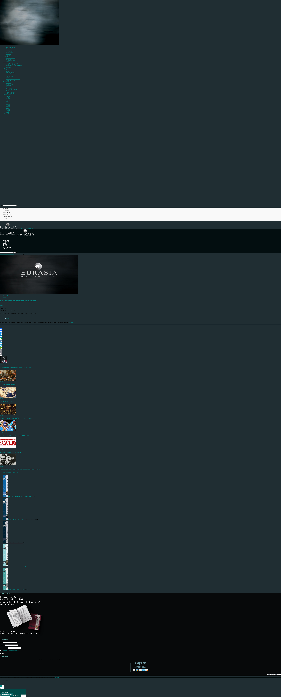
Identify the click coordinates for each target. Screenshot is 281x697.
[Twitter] (140, 334)
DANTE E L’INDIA (6, 401)
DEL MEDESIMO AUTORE (23, 367)
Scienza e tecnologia (10, 92)
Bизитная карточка (10, 47)
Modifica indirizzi (7, 214)
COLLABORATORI (11, 60)
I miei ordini (6, 210)
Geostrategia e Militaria (11, 89)
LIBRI (4, 68)
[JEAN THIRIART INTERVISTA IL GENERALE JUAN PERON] (8, 464)
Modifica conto (6, 212)
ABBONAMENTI (10, 64)
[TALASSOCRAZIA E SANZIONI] (8, 448)
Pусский (8, 105)
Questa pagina (71, 322)
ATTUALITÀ (6, 69)
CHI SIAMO (6, 56)
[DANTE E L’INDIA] (8, 397)
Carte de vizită (9, 51)
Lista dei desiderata (7, 216)
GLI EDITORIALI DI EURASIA (14, 65)
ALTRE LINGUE (7, 94)
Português (8, 104)
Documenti (8, 85)
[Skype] (140, 346)
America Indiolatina (10, 72)
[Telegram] (140, 343)
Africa (7, 71)
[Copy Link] (140, 353)
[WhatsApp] (140, 339)
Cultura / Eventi (9, 84)
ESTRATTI (8, 67)
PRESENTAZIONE (10, 58)
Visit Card (8, 54)
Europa (7, 77)
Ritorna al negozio (15, 695)
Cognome (2, 645)
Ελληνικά (8, 109)
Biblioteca (8, 83)
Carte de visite (9, 50)
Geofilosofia (9, 88)
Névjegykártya (9, 52)
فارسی (7, 112)
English (7, 97)
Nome (1, 642)
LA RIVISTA (6, 62)
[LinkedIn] (140, 336)
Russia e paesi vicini (10, 80)
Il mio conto (5, 208)
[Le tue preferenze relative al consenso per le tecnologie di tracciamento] (7, 694)
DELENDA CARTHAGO (8, 384)
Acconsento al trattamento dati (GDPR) (10, 650)
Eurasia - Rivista (7, 295)
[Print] (140, 350)
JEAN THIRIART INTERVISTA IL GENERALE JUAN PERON (20, 469)
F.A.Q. (4, 220)
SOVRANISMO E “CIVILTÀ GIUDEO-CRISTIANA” (16, 418)
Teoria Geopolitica (10, 93)
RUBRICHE (6, 81)
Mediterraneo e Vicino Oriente (13, 79)
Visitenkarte (8, 55)
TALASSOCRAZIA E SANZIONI (10, 452)
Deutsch (8, 96)
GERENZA (8, 59)
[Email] (140, 355)
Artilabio (57, 677)
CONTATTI (6, 113)
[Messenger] (140, 332)
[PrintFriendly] (140, 348)
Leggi (4, 318)
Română (8, 106)
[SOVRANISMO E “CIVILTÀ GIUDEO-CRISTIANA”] (8, 414)
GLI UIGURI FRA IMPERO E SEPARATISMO (14, 435)
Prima (1, 254)
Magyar (7, 101)
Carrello (5, 218)
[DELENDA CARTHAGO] (8, 380)
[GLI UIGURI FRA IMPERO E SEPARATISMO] (8, 431)
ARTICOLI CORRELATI (7, 367)
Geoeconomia (9, 87)
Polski (7, 102)
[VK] (140, 341)
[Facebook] (140, 329)
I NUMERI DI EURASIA (12, 63)
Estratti (4, 297)
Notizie (7, 90)
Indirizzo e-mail (4, 648)
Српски (8, 110)
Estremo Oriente (9, 76)
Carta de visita (9, 48)
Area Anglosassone (10, 73)
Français (8, 100)
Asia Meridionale (10, 75)
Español (8, 98)
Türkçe (7, 108)
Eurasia (1, 305)
